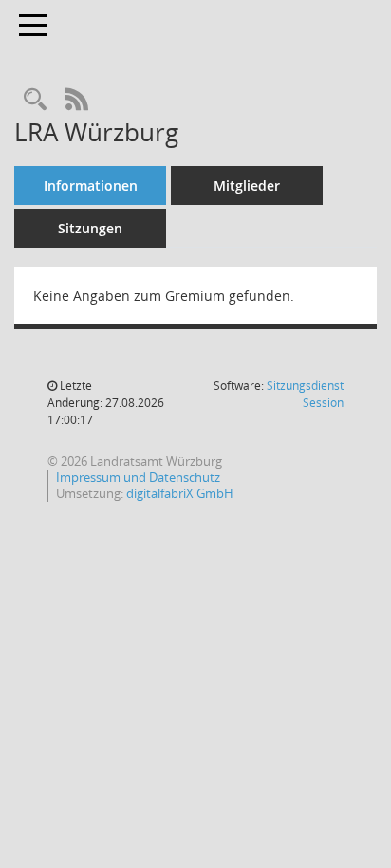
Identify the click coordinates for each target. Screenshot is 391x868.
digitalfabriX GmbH (179, 493)
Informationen (91, 185)
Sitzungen (90, 228)
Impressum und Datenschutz (138, 477)
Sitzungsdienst (305, 394)
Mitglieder (247, 185)
